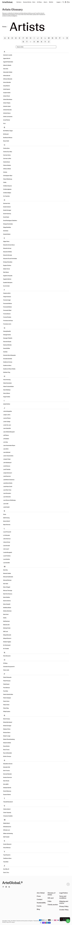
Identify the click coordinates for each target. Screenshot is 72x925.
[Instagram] (6, 887)
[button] (59, 2)
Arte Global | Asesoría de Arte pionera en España (22, 920)
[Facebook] (3, 887)
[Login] (65, 2)
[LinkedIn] (9, 887)
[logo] (7, 2)
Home (4, 27)
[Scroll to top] (68, 885)
